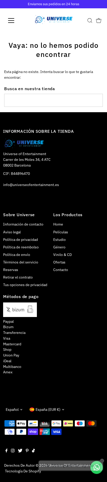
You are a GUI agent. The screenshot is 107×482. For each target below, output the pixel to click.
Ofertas (59, 262)
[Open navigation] (16, 20)
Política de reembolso (21, 247)
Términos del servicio (20, 262)
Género (59, 247)
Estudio (59, 239)
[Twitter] (20, 451)
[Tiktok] (33, 451)
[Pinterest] (27, 451)
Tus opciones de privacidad (25, 284)
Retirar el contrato (18, 277)
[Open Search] (90, 20)
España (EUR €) (48, 409)
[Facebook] (6, 451)
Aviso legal (12, 232)
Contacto (60, 269)
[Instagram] (13, 451)
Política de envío (16, 254)
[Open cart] (98, 20)
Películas (60, 232)
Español (12, 409)
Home (58, 224)
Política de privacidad (20, 239)
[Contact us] (96, 467)
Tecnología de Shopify (23, 471)
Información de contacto (23, 224)
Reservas (10, 269)
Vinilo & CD (62, 254)
